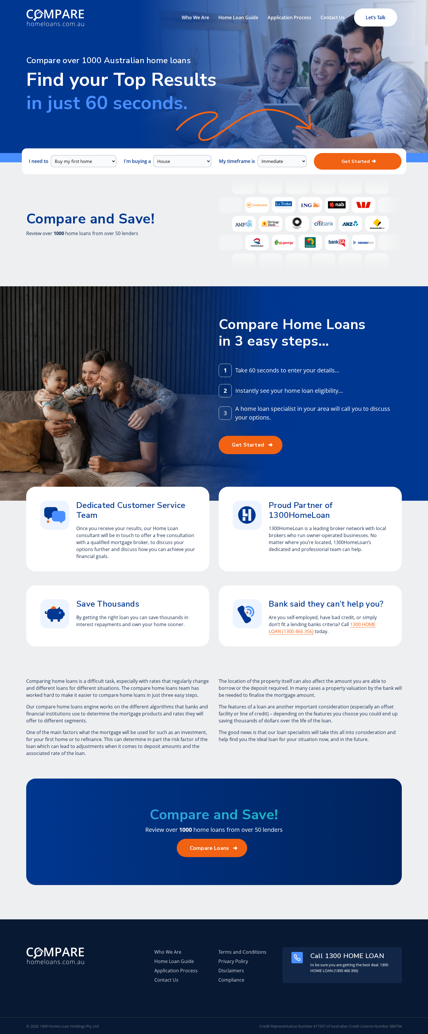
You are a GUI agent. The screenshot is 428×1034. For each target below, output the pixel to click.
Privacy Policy (233, 961)
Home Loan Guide (238, 17)
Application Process (289, 17)
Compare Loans (209, 848)
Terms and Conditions (242, 952)
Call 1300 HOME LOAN (347, 955)
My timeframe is (237, 161)
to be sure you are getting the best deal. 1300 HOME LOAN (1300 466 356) (349, 967)
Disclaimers (231, 970)
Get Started (356, 161)
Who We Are (195, 17)
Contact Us (333, 17)
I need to (38, 161)
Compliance (231, 980)
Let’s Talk (375, 17)
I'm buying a (137, 161)
